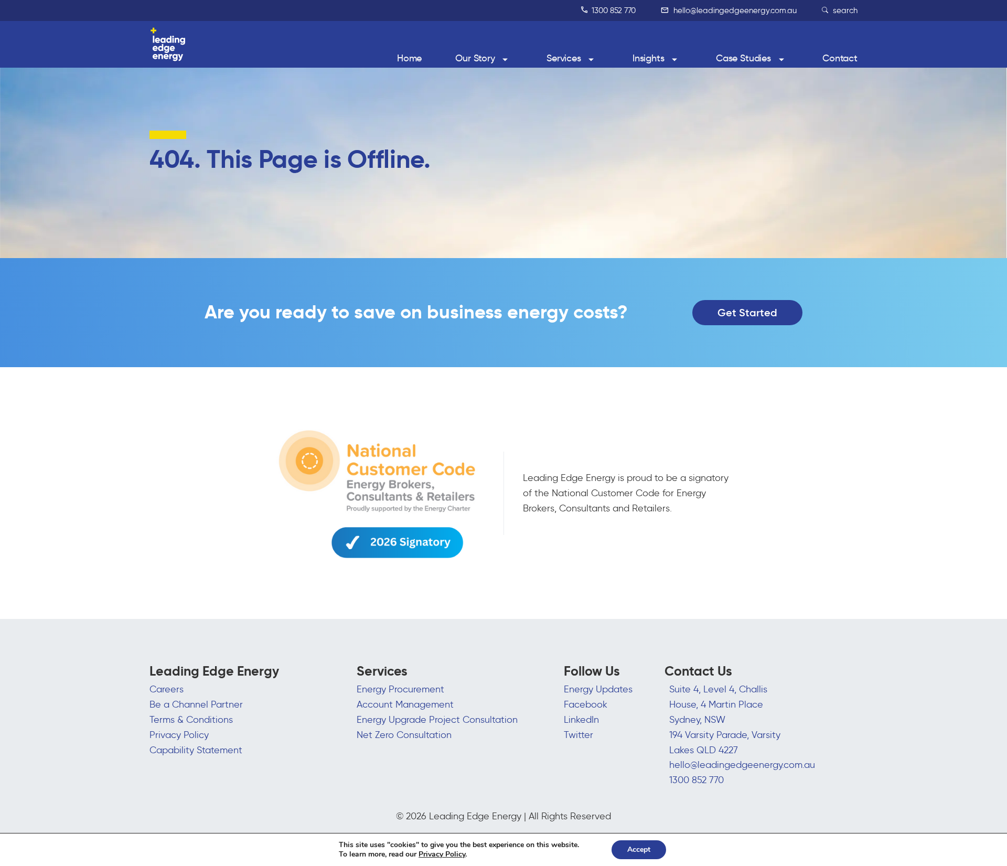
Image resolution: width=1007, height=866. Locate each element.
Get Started (747, 312)
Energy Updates (598, 689)
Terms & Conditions (191, 719)
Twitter (578, 735)
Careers (166, 689)
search (844, 10)
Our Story (475, 58)
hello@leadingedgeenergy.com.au (734, 10)
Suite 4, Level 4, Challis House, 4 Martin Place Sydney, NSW (718, 704)
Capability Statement (195, 750)
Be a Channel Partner (196, 704)
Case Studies (743, 58)
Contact (840, 58)
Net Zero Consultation (404, 735)
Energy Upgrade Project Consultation (437, 719)
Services (564, 58)
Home (409, 58)
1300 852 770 (613, 10)
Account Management (405, 704)
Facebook (585, 704)
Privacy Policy (179, 735)
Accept (638, 849)
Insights (649, 58)
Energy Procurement (400, 689)
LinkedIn (581, 719)
